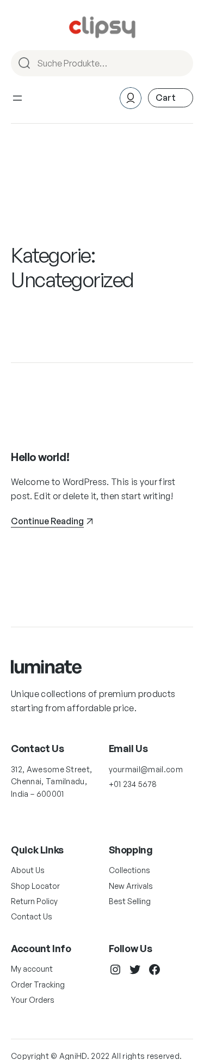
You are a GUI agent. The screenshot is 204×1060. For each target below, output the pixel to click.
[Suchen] (180, 63)
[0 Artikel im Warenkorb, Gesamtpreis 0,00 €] (170, 97)
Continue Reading (47, 521)
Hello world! (40, 457)
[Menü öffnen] (17, 98)
